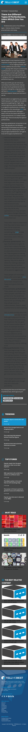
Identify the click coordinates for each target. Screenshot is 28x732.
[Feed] (13, 696)
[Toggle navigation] (26, 2)
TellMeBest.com (17, 724)
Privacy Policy (4, 712)
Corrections (4, 706)
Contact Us (3, 705)
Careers (3, 704)
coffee (6, 215)
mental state (5, 64)
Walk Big (11, 724)
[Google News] (11, 696)
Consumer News (8, 398)
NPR (21, 109)
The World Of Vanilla (6, 720)
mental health (8, 400)
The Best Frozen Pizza (6, 718)
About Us (3, 702)
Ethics (2, 709)
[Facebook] (2, 696)
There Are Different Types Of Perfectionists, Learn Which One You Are (13, 18)
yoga (17, 232)
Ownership (3, 710)
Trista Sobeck (7, 35)
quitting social (12, 91)
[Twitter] (5, 696)
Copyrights (3, 708)
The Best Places (4, 719)
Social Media (18, 398)
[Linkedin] (7, 696)
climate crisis (9, 315)
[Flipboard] (9, 696)
